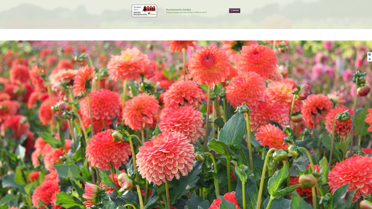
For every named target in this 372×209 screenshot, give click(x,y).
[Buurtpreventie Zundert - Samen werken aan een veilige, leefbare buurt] (144, 11)
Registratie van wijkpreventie (142, 23)
